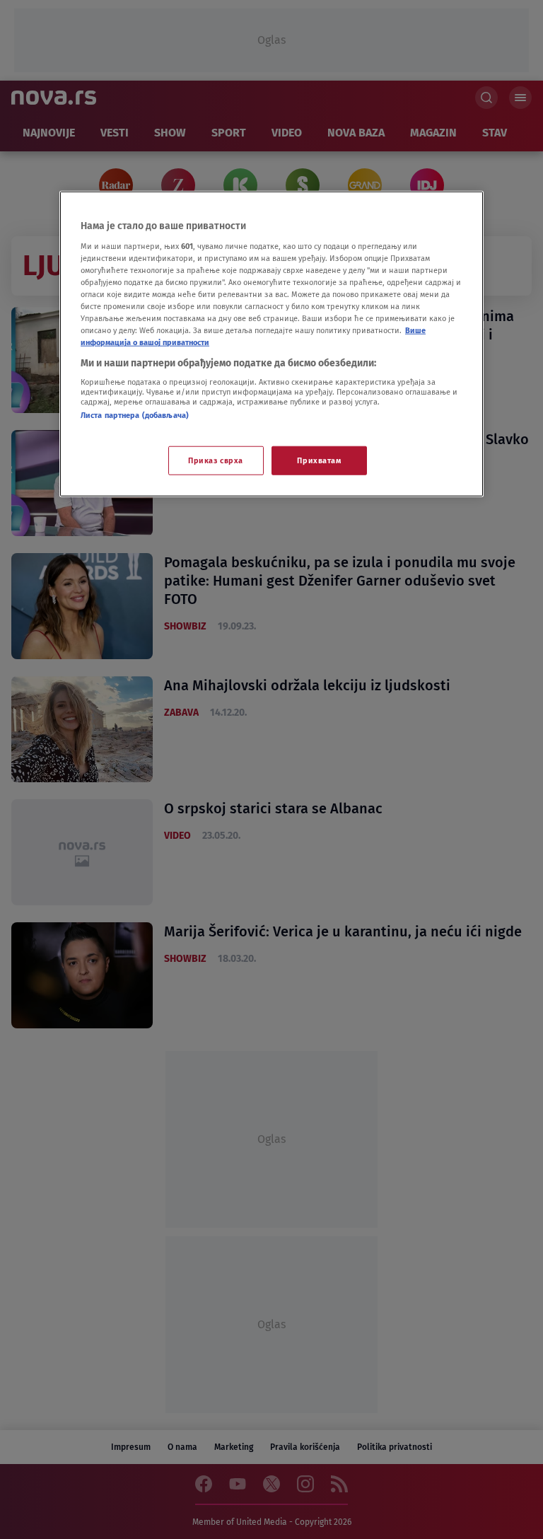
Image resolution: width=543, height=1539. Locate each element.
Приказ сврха (215, 460)
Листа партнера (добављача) (135, 415)
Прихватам (319, 460)
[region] (271, 344)
